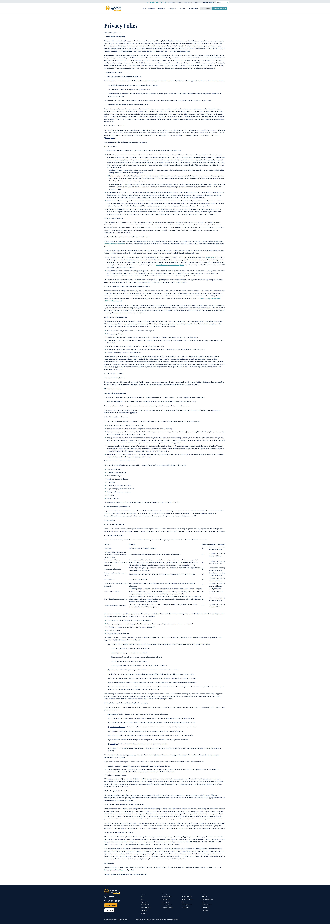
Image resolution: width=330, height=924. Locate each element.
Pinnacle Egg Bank (146, 907)
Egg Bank (161, 8)
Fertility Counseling (187, 896)
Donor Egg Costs (166, 902)
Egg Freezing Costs (167, 896)
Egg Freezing (144, 902)
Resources (187, 2)
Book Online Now (219, 8)
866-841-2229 (111, 897)
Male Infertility (145, 905)
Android (135, 260)
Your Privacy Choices (149, 919)
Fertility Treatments (148, 8)
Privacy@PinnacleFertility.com (114, 244)
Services (143, 894)
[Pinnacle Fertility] (113, 8)
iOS (128, 260)
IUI (142, 899)
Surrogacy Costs (166, 899)
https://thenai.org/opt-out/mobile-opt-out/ (170, 265)
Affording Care (192, 8)
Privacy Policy (139, 919)
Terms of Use (159, 919)
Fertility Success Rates (187, 899)
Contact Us (205, 910)
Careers (179, 2)
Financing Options (167, 905)
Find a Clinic (206, 8)
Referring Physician (208, 2)
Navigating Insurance (167, 907)
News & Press (205, 907)
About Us (195, 2)
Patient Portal (171, 2)
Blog (183, 902)
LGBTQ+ (181, 8)
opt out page (210, 257)
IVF (142, 896)
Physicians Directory (207, 899)
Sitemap (176, 919)
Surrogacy (171, 8)
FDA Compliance (168, 919)
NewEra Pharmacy (207, 905)
